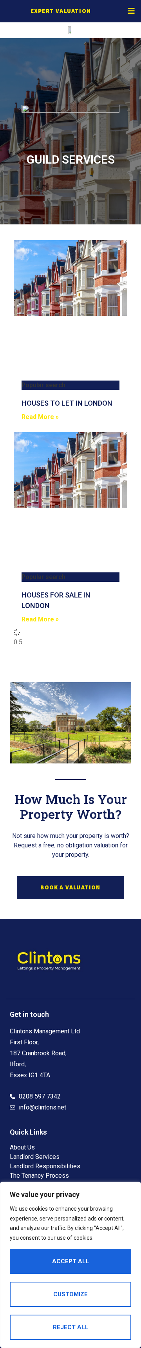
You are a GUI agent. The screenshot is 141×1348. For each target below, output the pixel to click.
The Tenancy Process (39, 1175)
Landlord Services (35, 1156)
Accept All (70, 1261)
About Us (22, 1147)
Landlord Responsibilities (45, 1166)
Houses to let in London (67, 403)
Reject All (71, 1327)
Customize (70, 1294)
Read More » (40, 417)
